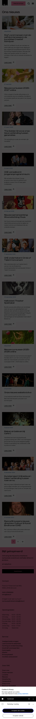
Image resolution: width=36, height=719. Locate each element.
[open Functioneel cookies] (33, 699)
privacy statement (23, 694)
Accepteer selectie (18, 716)
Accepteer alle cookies (18, 710)
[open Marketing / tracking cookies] (33, 704)
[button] (18, 699)
